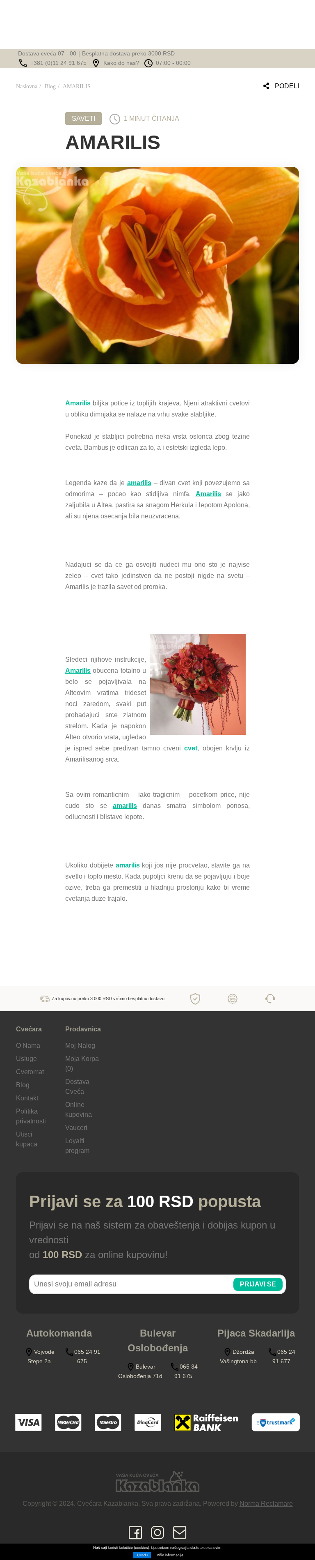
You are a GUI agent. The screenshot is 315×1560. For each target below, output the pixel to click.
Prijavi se (258, 1284)
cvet (190, 748)
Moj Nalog (80, 1045)
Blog (50, 86)
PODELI (286, 86)
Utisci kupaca (26, 1139)
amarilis (139, 482)
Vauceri (76, 1127)
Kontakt (27, 1098)
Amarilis (78, 403)
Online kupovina (78, 1109)
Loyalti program (77, 1145)
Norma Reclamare (266, 1503)
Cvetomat (30, 1071)
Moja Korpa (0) (82, 1063)
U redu (142, 1555)
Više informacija (170, 1555)
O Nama (28, 1045)
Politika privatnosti (31, 1116)
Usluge (26, 1058)
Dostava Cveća (77, 1086)
